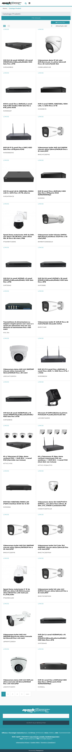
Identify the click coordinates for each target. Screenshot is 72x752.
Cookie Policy (35, 742)
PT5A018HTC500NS (9, 242)
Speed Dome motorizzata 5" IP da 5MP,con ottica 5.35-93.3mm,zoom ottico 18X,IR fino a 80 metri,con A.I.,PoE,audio (16, 592)
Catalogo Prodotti (15, 8)
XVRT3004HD (42, 643)
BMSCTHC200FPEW (44, 552)
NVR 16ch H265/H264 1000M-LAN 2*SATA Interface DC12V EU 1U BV (16, 503)
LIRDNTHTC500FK (9, 687)
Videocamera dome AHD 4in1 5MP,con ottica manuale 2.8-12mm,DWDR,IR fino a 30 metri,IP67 (18, 681)
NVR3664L (41, 687)
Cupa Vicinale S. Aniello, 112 (44, 736)
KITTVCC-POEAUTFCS (45, 465)
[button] (36, 723)
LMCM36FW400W (44, 418)
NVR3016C (41, 198)
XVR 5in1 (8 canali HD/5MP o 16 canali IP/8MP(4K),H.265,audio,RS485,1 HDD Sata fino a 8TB (18, 62)
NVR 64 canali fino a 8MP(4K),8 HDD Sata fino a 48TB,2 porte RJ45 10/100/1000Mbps (52, 681)
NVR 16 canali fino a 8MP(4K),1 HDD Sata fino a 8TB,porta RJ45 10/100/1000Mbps (52, 193)
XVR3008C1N (42, 109)
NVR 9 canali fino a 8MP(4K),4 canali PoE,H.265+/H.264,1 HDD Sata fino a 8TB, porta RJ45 (17, 105)
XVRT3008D (42, 285)
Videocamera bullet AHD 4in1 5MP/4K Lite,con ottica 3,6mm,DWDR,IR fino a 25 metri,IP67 (52, 149)
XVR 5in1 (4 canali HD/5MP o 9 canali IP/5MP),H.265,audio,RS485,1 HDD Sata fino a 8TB (18, 280)
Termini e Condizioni (48, 742)
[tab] (5, 26)
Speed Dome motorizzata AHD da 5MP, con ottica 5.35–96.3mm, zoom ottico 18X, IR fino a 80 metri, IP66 (18, 236)
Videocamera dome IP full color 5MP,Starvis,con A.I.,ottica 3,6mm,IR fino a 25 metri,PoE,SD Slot (52, 62)
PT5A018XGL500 (8, 598)
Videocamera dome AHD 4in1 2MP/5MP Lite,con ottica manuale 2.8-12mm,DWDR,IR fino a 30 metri (18, 371)
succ (27, 694)
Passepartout (39, 750)
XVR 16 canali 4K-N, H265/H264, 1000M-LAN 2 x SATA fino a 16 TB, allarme (18, 192)
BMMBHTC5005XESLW (45, 242)
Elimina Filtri (61, 22)
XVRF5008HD (7, 420)
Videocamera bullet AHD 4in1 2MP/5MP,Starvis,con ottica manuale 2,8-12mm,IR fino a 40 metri (17, 636)
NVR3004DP (7, 111)
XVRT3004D (7, 285)
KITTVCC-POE (7, 463)
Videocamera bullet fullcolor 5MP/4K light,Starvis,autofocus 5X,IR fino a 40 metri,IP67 (52, 236)
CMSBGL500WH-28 (44, 67)
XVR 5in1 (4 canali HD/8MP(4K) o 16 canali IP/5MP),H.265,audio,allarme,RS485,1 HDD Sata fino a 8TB (52, 637)
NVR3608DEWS (8, 152)
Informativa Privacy (22, 742)
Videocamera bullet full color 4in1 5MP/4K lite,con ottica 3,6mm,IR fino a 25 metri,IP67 (53, 591)
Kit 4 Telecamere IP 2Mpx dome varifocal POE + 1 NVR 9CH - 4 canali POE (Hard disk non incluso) (17, 458)
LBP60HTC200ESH (9, 641)
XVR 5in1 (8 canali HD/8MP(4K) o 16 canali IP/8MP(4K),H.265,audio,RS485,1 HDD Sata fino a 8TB (18, 414)
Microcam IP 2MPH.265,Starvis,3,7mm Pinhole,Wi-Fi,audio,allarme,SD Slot (52, 414)
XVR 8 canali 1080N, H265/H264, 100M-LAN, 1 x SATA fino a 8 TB (53, 105)
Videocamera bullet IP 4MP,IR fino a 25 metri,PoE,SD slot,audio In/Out (53, 323)
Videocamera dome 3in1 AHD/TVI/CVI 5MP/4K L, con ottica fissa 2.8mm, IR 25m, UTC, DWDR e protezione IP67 (52, 503)
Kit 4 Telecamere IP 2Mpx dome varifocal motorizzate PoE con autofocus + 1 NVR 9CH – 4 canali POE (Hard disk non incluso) (53, 459)
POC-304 (6, 332)
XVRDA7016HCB (8, 196)
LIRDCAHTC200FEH (9, 376)
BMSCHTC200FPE (9, 552)
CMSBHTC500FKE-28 (45, 509)
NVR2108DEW (42, 376)
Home (5, 8)
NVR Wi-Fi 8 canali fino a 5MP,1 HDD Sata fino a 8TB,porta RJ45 (17, 148)
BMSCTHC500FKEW (44, 596)
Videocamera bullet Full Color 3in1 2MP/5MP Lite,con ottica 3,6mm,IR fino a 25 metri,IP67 (53, 547)
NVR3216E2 (7, 507)
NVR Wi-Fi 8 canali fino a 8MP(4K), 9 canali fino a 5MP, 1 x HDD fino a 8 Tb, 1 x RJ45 (53, 371)
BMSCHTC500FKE (44, 154)
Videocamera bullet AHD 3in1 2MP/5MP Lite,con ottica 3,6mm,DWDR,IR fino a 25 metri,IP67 (18, 547)
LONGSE (6, 29)
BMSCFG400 (42, 327)
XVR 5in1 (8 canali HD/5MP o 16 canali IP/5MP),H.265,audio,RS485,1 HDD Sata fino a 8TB (53, 280)
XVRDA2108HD (8, 67)
